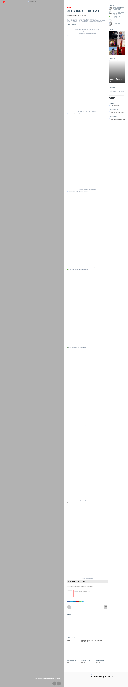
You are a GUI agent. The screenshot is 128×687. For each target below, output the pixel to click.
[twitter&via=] (8, 686)
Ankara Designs (77, 586)
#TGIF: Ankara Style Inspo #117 (85, 660)
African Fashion (70, 586)
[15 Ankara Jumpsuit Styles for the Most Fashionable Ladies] (121, 43)
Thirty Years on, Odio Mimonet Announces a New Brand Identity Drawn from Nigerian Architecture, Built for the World (118, 8)
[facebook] (68, 601)
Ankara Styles (83, 586)
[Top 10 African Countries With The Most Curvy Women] (113, 35)
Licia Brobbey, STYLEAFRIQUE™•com (75, 15)
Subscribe (112, 97)
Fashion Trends (89, 586)
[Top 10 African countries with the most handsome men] (121, 35)
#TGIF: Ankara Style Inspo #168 (116, 16)
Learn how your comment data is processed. (90, 633)
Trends (69, 7)
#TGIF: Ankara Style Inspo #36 (99, 660)
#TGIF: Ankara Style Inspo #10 (71, 660)
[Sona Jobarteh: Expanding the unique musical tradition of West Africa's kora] (121, 51)
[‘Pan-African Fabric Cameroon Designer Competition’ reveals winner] (113, 43)
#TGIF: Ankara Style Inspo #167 (116, 23)
